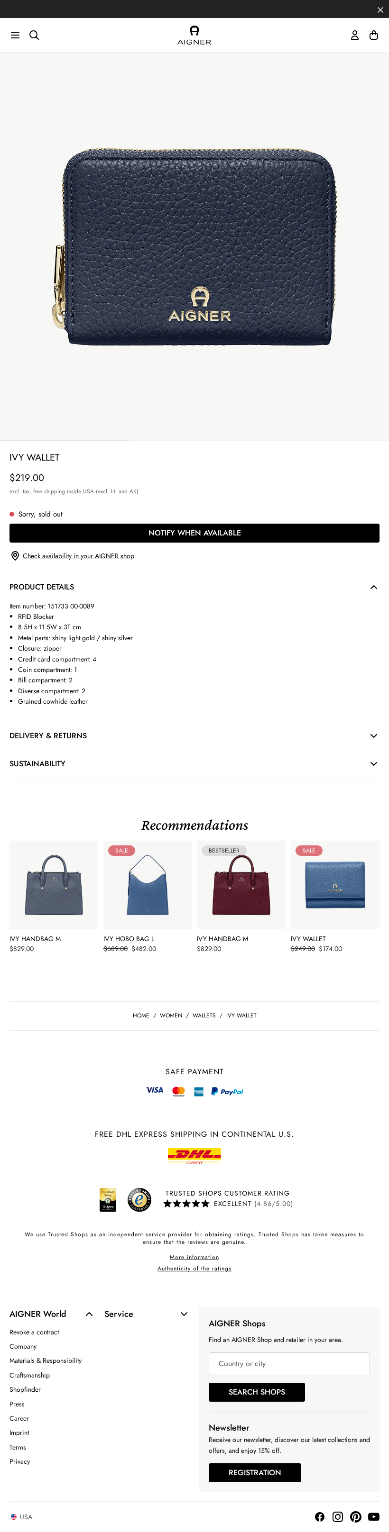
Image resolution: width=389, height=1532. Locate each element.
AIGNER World (37, 1314)
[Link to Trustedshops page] (123, 1200)
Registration (255, 1472)
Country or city (242, 1363)
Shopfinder (25, 1389)
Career (19, 1418)
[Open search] (34, 35)
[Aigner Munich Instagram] (337, 1517)
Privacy (19, 1461)
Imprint (19, 1432)
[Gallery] (194, 247)
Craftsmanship (29, 1375)
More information (194, 1257)
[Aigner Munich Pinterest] (355, 1517)
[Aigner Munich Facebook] (319, 1517)
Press (17, 1404)
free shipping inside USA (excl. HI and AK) (86, 491)
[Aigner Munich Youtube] (374, 1517)
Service (118, 1314)
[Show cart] (374, 35)
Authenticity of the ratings (194, 1268)
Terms (17, 1447)
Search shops (257, 1392)
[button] (380, 9)
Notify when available (194, 532)
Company (23, 1346)
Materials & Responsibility (45, 1360)
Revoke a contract (34, 1332)
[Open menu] (15, 35)
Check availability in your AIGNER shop (78, 556)
